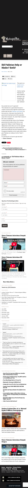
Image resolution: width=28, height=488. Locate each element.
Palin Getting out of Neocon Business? (15, 149)
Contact (3, 469)
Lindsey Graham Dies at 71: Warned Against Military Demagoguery (14, 409)
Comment (6, 170)
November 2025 (5, 314)
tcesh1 (4, 323)
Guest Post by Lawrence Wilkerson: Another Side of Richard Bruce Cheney (14, 374)
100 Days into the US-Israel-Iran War (10, 295)
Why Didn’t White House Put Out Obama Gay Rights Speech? (14, 398)
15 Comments (7, 76)
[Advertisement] (14, 15)
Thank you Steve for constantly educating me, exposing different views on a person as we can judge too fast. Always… (14, 344)
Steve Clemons (4, 71)
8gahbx (4, 332)
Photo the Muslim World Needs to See (12, 148)
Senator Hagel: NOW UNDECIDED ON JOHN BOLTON (13, 387)
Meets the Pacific (10, 461)
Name (6, 182)
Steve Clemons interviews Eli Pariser (12, 258)
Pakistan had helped (17, 111)
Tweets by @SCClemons (9, 287)
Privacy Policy (17, 467)
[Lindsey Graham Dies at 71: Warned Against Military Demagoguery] (11, 419)
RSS (23, 52)
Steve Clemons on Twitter (14, 477)
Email (5, 78)
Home (22, 49)
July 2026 (4, 309)
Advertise (9, 467)
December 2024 (5, 317)
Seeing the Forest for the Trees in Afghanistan (14, 384)
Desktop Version (14, 485)
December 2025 (5, 312)
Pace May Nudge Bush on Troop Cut (12, 380)
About (9, 469)
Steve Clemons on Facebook (13, 480)
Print (14, 76)
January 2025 (5, 316)
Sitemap (14, 469)
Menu (9, 55)
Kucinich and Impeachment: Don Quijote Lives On (14, 390)
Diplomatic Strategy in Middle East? (10, 329)
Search (11, 47)
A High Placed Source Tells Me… (9, 300)
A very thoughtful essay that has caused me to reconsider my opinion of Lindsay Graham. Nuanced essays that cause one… (13, 360)
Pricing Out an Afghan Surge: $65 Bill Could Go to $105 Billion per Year (14, 377)
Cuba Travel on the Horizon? (10, 401)
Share (10, 78)
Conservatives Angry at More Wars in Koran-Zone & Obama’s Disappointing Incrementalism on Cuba (15, 394)
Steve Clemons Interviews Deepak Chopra (14, 236)
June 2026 (4, 310)
